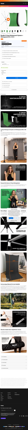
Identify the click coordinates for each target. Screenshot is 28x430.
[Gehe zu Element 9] (23, 31)
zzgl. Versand (7, 45)
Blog (1, 394)
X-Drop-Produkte (15, 134)
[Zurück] (1, 1)
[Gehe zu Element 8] (20, 31)
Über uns (2, 399)
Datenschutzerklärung (16, 215)
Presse (1, 395)
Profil (8, 395)
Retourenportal (9, 397)
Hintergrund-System (3, 70)
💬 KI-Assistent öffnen (14, 89)
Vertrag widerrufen (10, 398)
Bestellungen (9, 394)
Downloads (2, 396)
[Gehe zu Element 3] (7, 31)
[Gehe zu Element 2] (4, 31)
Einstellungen (9, 396)
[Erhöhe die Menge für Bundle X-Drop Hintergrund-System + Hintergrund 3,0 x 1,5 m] (4, 78)
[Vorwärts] (27, 1)
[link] (17, 394)
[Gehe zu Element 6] (15, 31)
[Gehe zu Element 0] (2, 31)
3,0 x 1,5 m (12, 185)
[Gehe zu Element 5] (12, 31)
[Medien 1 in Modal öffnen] (19, 10)
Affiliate (1, 397)
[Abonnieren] (14, 410)
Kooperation (2, 398)
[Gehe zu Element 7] (18, 31)
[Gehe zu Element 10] (26, 31)
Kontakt (1, 400)
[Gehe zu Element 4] (10, 31)
